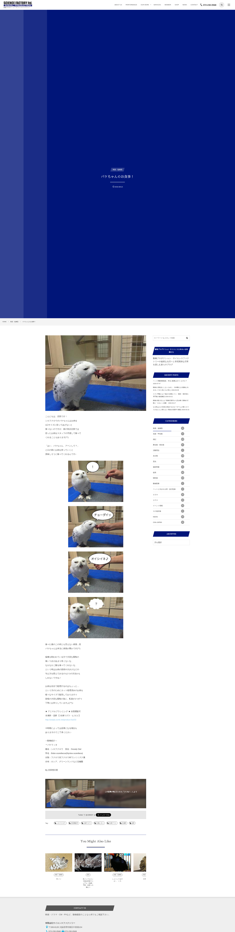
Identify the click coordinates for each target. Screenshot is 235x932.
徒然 (88, 874)
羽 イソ (58, 879)
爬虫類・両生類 (168, 445)
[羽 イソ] (58, 862)
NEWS (168, 517)
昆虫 (168, 461)
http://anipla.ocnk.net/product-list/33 (60, 720)
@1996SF (89, 815)
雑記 (168, 439)
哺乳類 (168, 478)
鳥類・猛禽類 (59, 874)
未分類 (168, 456)
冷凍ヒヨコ (100, 823)
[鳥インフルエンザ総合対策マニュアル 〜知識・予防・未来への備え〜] (88, 862)
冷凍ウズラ (87, 823)
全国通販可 (74, 823)
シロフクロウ (60, 823)
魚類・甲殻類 (168, 434)
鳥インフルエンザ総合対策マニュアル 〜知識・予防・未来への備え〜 (88, 883)
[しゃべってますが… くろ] (117, 862)
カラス (168, 500)
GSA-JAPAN (168, 522)
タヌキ (168, 495)
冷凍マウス (112, 823)
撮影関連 (168, 467)
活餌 (132, 823)
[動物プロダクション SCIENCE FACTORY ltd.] (18, 3)
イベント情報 (168, 506)
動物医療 (168, 483)
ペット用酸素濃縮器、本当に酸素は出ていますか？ (170, 381)
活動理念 (168, 450)
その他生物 (168, 511)
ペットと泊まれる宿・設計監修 (168, 489)
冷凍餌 (124, 823)
